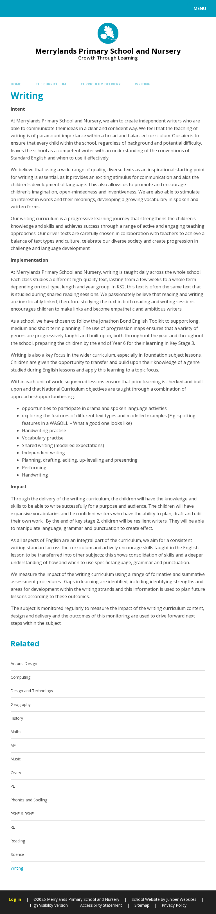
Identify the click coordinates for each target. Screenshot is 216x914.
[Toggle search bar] (11, 8)
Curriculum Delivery (101, 84)
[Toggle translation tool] (25, 8)
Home (16, 84)
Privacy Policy (174, 905)
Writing (142, 84)
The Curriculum (51, 84)
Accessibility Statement (101, 905)
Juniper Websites (181, 899)
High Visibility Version (49, 905)
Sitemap (141, 905)
